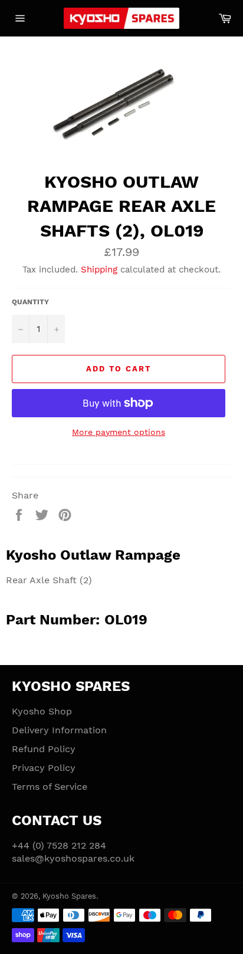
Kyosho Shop (42, 711)
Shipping (99, 269)
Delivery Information (59, 730)
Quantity (30, 302)
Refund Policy (43, 748)
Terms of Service (49, 786)
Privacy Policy (43, 767)
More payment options (118, 432)
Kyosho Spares (69, 896)
